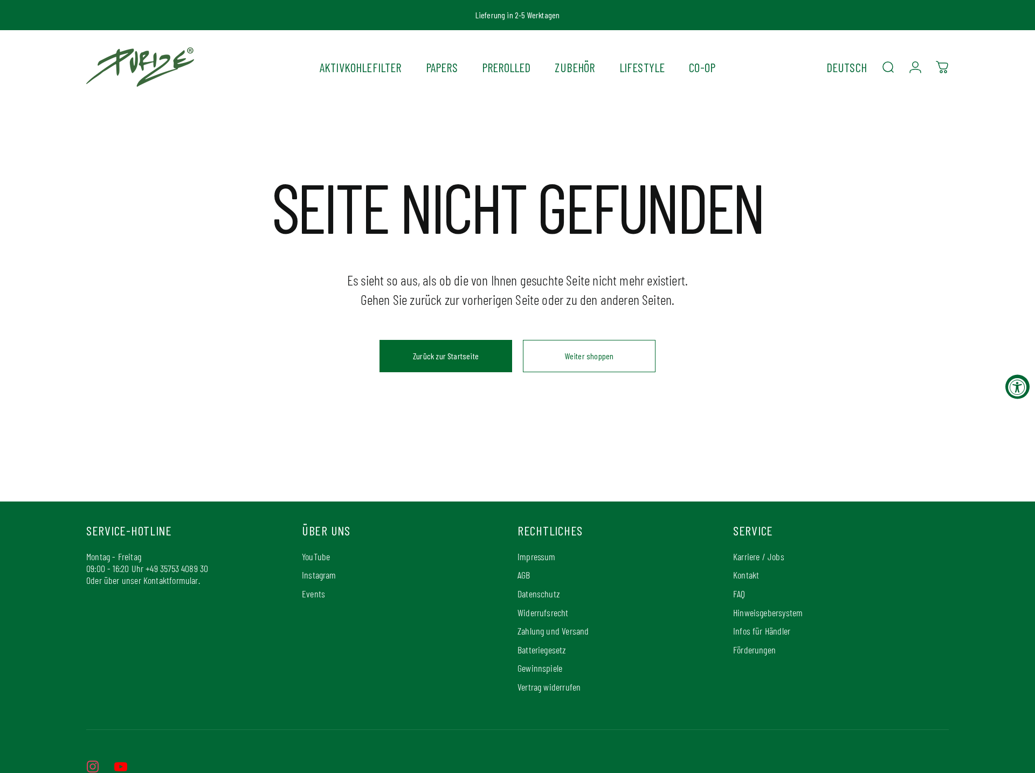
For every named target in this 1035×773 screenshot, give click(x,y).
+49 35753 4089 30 (177, 568)
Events (313, 594)
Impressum (537, 556)
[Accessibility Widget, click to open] (1017, 386)
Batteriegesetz (542, 650)
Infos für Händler (761, 631)
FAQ (739, 594)
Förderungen (754, 650)
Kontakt (746, 575)
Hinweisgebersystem (768, 612)
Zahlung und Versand (553, 631)
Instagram (319, 575)
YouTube (316, 556)
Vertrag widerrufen (549, 687)
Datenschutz (539, 594)
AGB (524, 575)
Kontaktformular (170, 580)
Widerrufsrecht (543, 612)
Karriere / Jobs (758, 556)
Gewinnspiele (540, 668)
